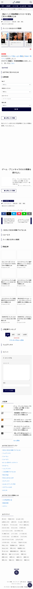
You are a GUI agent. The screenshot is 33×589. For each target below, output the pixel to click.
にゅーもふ (5, 456)
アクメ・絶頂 (24, 525)
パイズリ (5, 536)
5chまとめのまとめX (8, 478)
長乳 (4, 560)
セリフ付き (19, 530)
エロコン (4, 506)
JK (4, 519)
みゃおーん (5, 465)
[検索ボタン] (31, 2)
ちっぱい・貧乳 (23, 522)
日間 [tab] (8, 334)
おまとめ (4, 490)
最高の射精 (14, 551)
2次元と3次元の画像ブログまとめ (11, 450)
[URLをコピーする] (29, 213)
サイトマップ (16, 581)
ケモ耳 (22, 527)
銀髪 (26, 557)
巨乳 (13, 548)
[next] (30, 41)
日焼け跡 (14, 21)
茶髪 (19, 21)
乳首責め (13, 545)
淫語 (23, 551)
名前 (4, 382)
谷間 (12, 557)
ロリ (13, 542)
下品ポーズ (22, 542)
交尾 (21, 545)
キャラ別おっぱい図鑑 (15, 56)
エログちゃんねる (7, 487)
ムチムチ (19, 539)
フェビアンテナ (6, 453)
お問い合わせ (23, 581)
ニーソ (14, 533)
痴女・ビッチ (14, 554)
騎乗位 (19, 560)
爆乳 (4, 554)
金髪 (19, 557)
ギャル (14, 527)
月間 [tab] (19, 334)
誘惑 (5, 557)
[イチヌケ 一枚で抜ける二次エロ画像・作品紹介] (16, 2)
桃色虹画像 (5, 503)
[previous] (3, 41)
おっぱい (19, 519)
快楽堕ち (21, 548)
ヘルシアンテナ (6, 468)
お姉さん (5, 522)
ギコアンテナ (6, 481)
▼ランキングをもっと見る (16, 340)
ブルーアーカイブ (8, 539)
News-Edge (5, 475)
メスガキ (5, 542)
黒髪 (26, 560)
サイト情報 (9, 581)
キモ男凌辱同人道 (7, 500)
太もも (5, 548)
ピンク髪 (14, 536)
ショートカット (6, 21)
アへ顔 (5, 525)
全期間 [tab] (25, 334)
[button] (3, 213)
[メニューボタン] (2, 2)
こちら (12, 63)
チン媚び (5, 533)
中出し (5, 545)
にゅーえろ (5, 459)
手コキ (5, 551)
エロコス (5, 527)
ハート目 (23, 533)
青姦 (11, 560)
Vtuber (11, 519)
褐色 (22, 21)
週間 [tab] (13, 334)
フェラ (24, 536)
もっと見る (17, 440)
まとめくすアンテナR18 (8, 484)
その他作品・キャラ (7, 19)
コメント (6, 363)
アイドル (13, 525)
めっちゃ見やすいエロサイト (10, 462)
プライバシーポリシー (16, 583)
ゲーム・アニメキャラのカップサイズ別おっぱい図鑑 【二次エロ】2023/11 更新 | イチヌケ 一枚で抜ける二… (21, 181)
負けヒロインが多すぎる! (7, 23)
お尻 (13, 522)
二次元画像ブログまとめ (9, 471)
